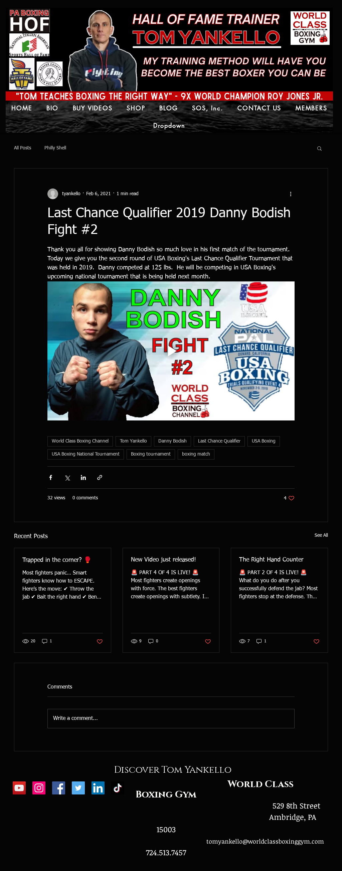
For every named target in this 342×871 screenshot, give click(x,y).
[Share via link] (100, 477)
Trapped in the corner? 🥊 (56, 560)
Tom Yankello (133, 441)
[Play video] (171, 350)
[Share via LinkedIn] (83, 477)
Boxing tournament (151, 454)
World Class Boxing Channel (80, 441)
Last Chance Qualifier (219, 441)
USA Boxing (264, 441)
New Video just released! (163, 560)
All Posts (22, 148)
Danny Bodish (172, 441)
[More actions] (291, 194)
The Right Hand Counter (271, 560)
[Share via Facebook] (50, 477)
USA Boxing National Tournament (86, 454)
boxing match (196, 454)
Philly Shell (55, 148)
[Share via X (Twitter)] (67, 477)
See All (321, 535)
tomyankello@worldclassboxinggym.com (265, 841)
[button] (319, 148)
